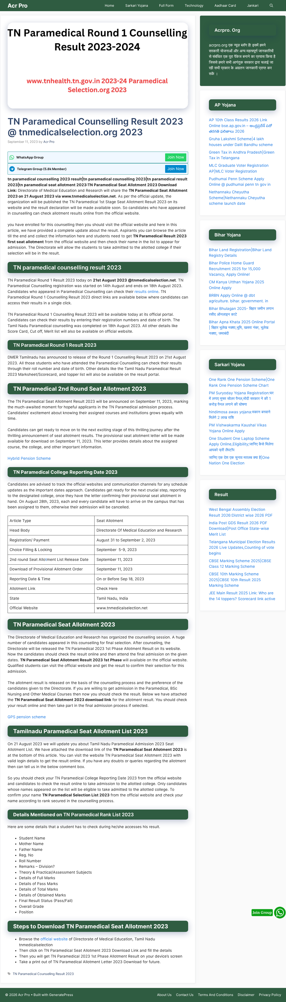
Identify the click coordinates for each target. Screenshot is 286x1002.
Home (109, 5)
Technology (194, 5)
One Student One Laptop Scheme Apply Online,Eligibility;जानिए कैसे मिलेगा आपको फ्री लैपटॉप (241, 444)
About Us (164, 995)
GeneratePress (61, 995)
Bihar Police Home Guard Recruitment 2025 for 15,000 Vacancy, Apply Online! (235, 269)
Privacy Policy (270, 995)
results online (145, 291)
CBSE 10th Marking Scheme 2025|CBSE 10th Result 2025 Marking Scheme (235, 580)
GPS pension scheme (27, 717)
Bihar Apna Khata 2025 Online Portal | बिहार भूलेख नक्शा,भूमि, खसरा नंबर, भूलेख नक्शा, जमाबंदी (242, 328)
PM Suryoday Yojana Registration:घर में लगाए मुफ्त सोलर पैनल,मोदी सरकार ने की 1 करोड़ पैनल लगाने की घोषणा (241, 399)
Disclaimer (246, 995)
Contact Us (184, 995)
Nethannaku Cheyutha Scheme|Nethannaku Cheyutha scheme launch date (237, 198)
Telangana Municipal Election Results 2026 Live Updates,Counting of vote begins (242, 547)
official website (54, 939)
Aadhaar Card (225, 5)
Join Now (175, 157)
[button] (271, 5)
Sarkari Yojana (136, 5)
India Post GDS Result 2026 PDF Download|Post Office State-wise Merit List (239, 528)
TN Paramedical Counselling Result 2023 (43, 974)
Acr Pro (17, 5)
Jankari (253, 5)
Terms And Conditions (215, 995)
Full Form (166, 5)
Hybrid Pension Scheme (29, 458)
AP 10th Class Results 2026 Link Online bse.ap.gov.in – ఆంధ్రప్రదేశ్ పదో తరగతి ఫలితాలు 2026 (240, 126)
